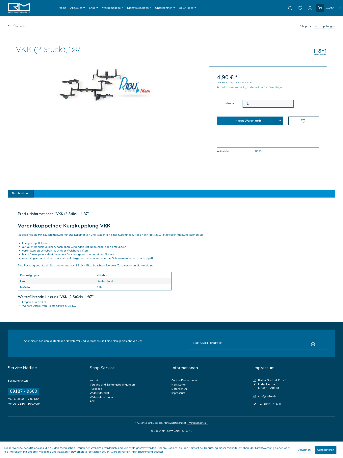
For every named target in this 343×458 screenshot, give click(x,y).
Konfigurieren (325, 450)
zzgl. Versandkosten (240, 82)
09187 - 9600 (23, 391)
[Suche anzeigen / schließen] (290, 8)
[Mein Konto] (310, 8)
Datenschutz (179, 389)
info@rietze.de (267, 396)
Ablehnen (304, 450)
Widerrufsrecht (99, 393)
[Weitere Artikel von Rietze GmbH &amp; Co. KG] (320, 52)
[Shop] (93, 8)
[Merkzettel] (300, 8)
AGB (92, 401)
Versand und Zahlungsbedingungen (112, 385)
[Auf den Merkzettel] (303, 121)
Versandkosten (197, 422)
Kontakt (94, 380)
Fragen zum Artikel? (34, 302)
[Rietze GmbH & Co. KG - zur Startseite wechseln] (32, 8)
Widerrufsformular (101, 397)
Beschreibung (20, 193)
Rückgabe (96, 389)
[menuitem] (62, 8)
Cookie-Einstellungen (185, 380)
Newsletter (179, 385)
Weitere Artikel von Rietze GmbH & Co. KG (48, 306)
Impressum (178, 393)
